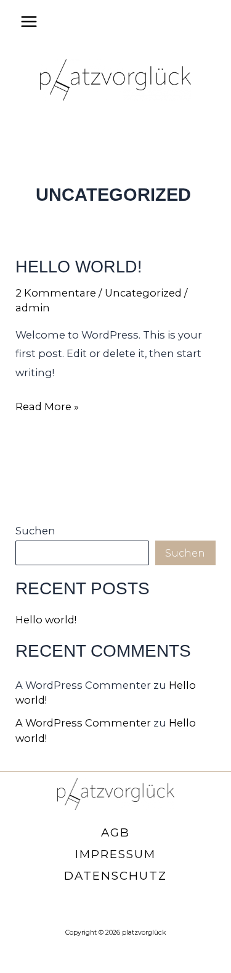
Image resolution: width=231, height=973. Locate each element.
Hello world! (78, 266)
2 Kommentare (55, 293)
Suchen (35, 530)
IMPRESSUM (115, 854)
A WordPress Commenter (83, 723)
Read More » (47, 408)
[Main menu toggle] (29, 22)
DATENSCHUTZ (115, 876)
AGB (115, 832)
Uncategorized (143, 293)
